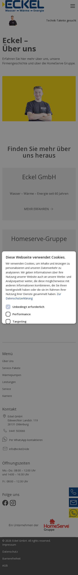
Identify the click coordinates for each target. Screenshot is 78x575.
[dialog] (39, 287)
